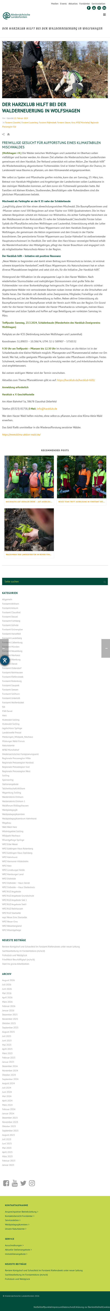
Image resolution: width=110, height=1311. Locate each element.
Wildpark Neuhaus (11, 835)
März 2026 (7, 1001)
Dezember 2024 (10, 1066)
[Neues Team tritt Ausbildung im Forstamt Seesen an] (81, 477)
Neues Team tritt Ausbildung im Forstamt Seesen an (82, 502)
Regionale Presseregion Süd (16, 767)
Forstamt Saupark (10, 685)
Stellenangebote (10, 784)
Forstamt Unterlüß (11, 698)
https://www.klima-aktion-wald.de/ (21, 434)
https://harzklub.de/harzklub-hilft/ (76, 380)
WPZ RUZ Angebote (11, 891)
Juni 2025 (7, 1040)
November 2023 (10, 1122)
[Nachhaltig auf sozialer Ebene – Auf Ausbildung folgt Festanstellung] (29, 477)
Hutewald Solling (10, 719)
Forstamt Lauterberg (29, 122)
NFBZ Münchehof (83, 122)
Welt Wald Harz (9, 827)
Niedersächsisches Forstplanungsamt (20, 754)
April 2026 (7, 997)
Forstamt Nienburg (11, 659)
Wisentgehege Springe (13, 840)
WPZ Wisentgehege (11, 930)
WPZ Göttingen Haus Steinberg (17, 853)
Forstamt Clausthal (12, 122)
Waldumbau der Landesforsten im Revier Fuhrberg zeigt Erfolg (30, 554)
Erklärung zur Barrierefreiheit (88, 1307)
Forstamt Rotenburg (12, 681)
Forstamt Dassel (10, 616)
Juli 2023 (6, 1139)
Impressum (56, 1307)
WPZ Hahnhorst (9, 857)
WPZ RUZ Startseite (11, 913)
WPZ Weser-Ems (10, 921)
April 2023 (7, 1152)
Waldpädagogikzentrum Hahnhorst (19, 818)
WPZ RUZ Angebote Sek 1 (14, 900)
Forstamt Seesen (63, 122)
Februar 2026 (8, 1006)
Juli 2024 (6, 1087)
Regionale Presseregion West (16, 771)
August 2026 (8, 980)
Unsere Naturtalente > (15, 1228)
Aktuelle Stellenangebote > (18, 1249)
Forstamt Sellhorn (11, 694)
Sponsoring (7, 779)
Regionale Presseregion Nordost (18, 762)
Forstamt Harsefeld (11, 633)
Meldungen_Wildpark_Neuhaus (17, 737)
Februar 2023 (8, 1160)
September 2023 (10, 1130)
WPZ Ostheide (9, 878)
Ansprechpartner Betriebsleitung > (21, 1211)
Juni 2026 (7, 989)
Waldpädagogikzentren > (17, 1224)
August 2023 (8, 1135)
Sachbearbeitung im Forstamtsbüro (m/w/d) (23, 951)
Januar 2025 (8, 1062)
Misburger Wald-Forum (13, 741)
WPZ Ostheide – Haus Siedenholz (18, 887)
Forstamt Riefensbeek (47, 122)
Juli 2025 (6, 1036)
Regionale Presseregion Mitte (16, 758)
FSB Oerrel (7, 711)
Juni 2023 (7, 1143)
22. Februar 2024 (21, 118)
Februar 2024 (8, 1109)
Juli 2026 (6, 984)
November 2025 (10, 1019)
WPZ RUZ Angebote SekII (14, 904)
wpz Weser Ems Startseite (14, 917)
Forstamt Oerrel (9, 663)
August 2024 (8, 1083)
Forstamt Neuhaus (11, 655)
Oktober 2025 (9, 1023)
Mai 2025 (6, 1044)
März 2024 (7, 1105)
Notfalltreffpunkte (42, 1307)
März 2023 (7, 1156)
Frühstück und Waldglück (14, 955)
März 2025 (7, 1053)
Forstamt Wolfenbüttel (13, 702)
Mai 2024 (6, 1096)
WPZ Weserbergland (12, 926)
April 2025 (7, 1049)
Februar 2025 (8, 1057)
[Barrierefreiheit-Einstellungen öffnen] (4, 660)
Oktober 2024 (9, 1074)
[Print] (9, 134)
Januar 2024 (8, 1113)
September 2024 (10, 1079)
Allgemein (7, 599)
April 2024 (7, 1100)
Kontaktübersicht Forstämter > (19, 1216)
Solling (5, 775)
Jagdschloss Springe (12, 728)
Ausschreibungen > (14, 1245)
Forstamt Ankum (10, 608)
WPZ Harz (6, 865)
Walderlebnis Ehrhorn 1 (13, 801)
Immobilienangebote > (16, 1253)
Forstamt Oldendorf (11, 668)
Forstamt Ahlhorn (10, 603)
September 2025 (10, 1027)
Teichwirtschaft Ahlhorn (13, 788)
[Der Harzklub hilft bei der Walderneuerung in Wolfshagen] (55, 69)
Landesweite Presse (11, 732)
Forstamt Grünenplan (12, 629)
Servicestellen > (12, 1220)
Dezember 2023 (10, 1117)
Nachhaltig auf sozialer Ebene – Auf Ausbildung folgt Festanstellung (30, 502)
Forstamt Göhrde (10, 625)
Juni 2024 (7, 1092)
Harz (73, 122)
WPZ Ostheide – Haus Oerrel (16, 883)
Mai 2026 (6, 993)
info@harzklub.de (47, 408)
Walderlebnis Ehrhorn (12, 797)
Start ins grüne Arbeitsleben (15, 964)
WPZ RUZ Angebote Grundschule (18, 895)
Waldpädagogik (9, 810)
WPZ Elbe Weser (10, 844)
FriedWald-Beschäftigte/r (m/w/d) (18, 959)
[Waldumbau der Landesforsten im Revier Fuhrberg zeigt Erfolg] (29, 529)
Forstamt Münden (10, 646)
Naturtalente (8, 745)
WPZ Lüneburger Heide (13, 870)
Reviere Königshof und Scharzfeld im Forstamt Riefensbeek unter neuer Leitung (41, 946)
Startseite (48, 35)
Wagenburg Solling (11, 792)
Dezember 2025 (10, 1014)
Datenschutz (68, 1307)
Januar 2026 (8, 1010)
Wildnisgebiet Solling (12, 831)
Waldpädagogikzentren (13, 814)
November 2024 (10, 1070)
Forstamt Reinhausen (12, 672)
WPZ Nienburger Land (12, 874)
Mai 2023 (6, 1148)
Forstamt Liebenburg (12, 642)
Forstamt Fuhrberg (11, 620)
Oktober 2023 (9, 1126)
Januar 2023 (8, 1165)
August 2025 (8, 1032)
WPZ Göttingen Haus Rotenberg (17, 848)
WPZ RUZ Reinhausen (12, 908)
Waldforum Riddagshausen (15, 805)
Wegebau (6, 822)
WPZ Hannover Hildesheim (15, 861)
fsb (3, 706)
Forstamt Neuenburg (12, 651)
